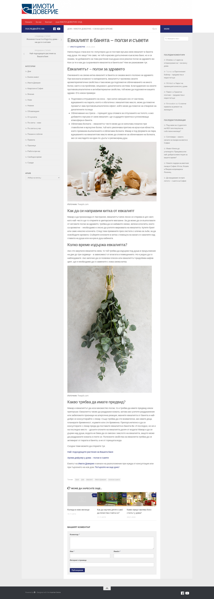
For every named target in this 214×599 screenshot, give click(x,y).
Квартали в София (35, 88)
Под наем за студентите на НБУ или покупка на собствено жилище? (175, 128)
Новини (30, 105)
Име (72, 551)
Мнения (30, 94)
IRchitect (169, 83)
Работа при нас (33, 151)
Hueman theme (55, 592)
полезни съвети (114, 479)
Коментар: (75, 534)
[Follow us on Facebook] (54, 28)
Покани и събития (34, 134)
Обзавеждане (33, 111)
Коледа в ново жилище (78, 509)
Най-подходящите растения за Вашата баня (90, 452)
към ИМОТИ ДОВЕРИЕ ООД (69, 22)
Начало (28, 22)
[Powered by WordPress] (34, 592)
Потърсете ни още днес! (107, 467)
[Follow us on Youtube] (58, 28)
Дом (69, 29)
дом (82, 479)
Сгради (30, 163)
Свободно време (103, 29)
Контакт (48, 22)
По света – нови (34, 123)
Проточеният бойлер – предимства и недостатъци (175, 74)
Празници (31, 145)
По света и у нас (34, 128)
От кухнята (32, 117)
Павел (169, 92)
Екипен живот (33, 77)
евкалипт (89, 479)
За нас (39, 22)
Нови (29, 100)
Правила (31, 140)
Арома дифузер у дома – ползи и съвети (88, 457)
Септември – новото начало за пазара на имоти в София (176, 140)
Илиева (169, 60)
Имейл (117, 551)
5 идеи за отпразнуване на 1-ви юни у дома (175, 63)
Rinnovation (170, 104)
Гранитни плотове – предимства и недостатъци (174, 95)
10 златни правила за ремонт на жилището (175, 107)
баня (77, 479)
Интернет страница (78, 560)
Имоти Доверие (82, 29)
